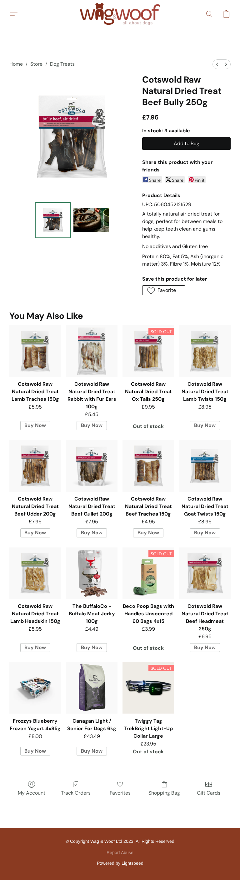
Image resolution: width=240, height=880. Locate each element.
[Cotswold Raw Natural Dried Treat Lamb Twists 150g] (205, 351)
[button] (120, 14)
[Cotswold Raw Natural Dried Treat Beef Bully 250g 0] (53, 220)
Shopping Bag (164, 793)
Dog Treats (62, 64)
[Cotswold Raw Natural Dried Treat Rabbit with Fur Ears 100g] (92, 351)
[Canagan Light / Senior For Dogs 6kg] (92, 688)
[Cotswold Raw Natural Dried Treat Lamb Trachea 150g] (35, 351)
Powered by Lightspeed (120, 863)
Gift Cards (208, 793)
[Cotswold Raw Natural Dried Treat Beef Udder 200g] (35, 466)
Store (36, 64)
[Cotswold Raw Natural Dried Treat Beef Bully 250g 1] (91, 220)
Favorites (120, 793)
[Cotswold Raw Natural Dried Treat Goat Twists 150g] (205, 466)
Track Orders (76, 793)
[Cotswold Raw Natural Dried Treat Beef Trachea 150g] (148, 466)
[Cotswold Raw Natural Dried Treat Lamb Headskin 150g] (35, 573)
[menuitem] (217, 64)
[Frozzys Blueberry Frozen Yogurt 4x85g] (35, 688)
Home (16, 64)
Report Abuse (120, 852)
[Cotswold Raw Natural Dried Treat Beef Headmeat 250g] (205, 573)
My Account (31, 793)
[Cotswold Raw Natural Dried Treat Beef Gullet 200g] (92, 466)
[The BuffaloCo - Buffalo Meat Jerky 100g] (92, 573)
